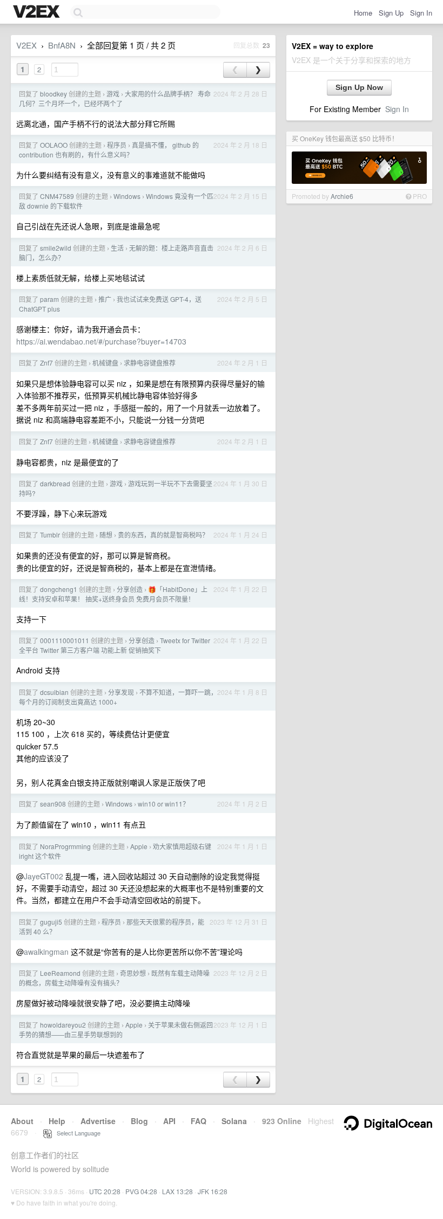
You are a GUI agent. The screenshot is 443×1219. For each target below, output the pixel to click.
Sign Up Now (359, 87)
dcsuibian (54, 692)
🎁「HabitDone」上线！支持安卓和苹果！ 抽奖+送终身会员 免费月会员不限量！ (113, 593)
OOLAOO (54, 144)
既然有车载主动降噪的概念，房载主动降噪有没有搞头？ (114, 977)
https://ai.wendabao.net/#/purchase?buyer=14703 (101, 341)
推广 (104, 299)
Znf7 (46, 362)
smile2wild (55, 247)
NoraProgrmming (65, 846)
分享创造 (130, 589)
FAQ (198, 1120)
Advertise (98, 1120)
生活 (117, 247)
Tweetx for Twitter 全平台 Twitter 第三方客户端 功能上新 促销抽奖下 (114, 645)
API (169, 1120)
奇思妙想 (133, 972)
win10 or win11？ (163, 803)
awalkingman (46, 951)
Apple (138, 846)
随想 (105, 534)
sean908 (53, 803)
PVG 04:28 (141, 1191)
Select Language (76, 1132)
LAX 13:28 (177, 1191)
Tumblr (50, 534)
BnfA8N (62, 45)
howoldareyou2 (63, 1024)
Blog (139, 1120)
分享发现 (121, 692)
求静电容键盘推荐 (150, 362)
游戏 (112, 93)
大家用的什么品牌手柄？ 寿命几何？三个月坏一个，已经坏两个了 (115, 98)
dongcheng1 (58, 589)
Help (57, 1120)
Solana (234, 1120)
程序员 (116, 144)
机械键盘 (105, 362)
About (22, 1120)
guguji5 (51, 921)
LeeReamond (60, 972)
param (49, 299)
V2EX (26, 45)
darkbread (55, 483)
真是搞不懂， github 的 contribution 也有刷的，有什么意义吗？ (109, 149)
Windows (126, 196)
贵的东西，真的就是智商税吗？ (163, 534)
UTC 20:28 (104, 1191)
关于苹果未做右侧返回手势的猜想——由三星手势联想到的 (116, 1029)
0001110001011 (64, 640)
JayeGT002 (43, 876)
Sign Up (391, 13)
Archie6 (342, 196)
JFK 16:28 (212, 1191)
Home (363, 13)
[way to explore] (38, 12)
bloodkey (53, 93)
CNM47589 (57, 196)
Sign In (421, 13)
